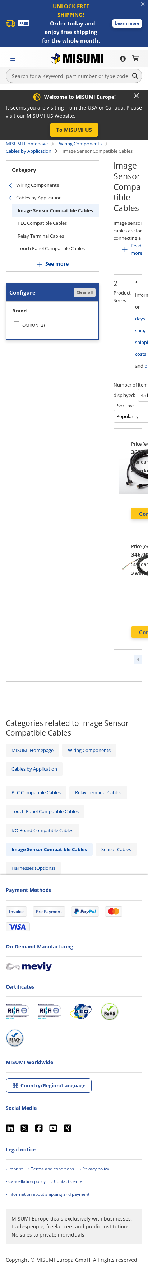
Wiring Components (80, 143)
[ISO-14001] (49, 1011)
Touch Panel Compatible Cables (51, 248)
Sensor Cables (116, 849)
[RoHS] (110, 1011)
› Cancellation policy (26, 1181)
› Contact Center (67, 1181)
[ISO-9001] (17, 1011)
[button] (127, 23)
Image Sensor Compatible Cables (55, 210)
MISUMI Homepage (27, 143)
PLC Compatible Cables (42, 223)
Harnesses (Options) (33, 868)
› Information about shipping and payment (47, 1194)
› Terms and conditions (51, 1169)
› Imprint (14, 1169)
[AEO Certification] (81, 1011)
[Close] (136, 96)
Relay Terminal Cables (41, 236)
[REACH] (15, 1038)
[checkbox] (52, 325)
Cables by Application (28, 151)
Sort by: (125, 405)
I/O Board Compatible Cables (42, 830)
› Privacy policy (94, 1169)
